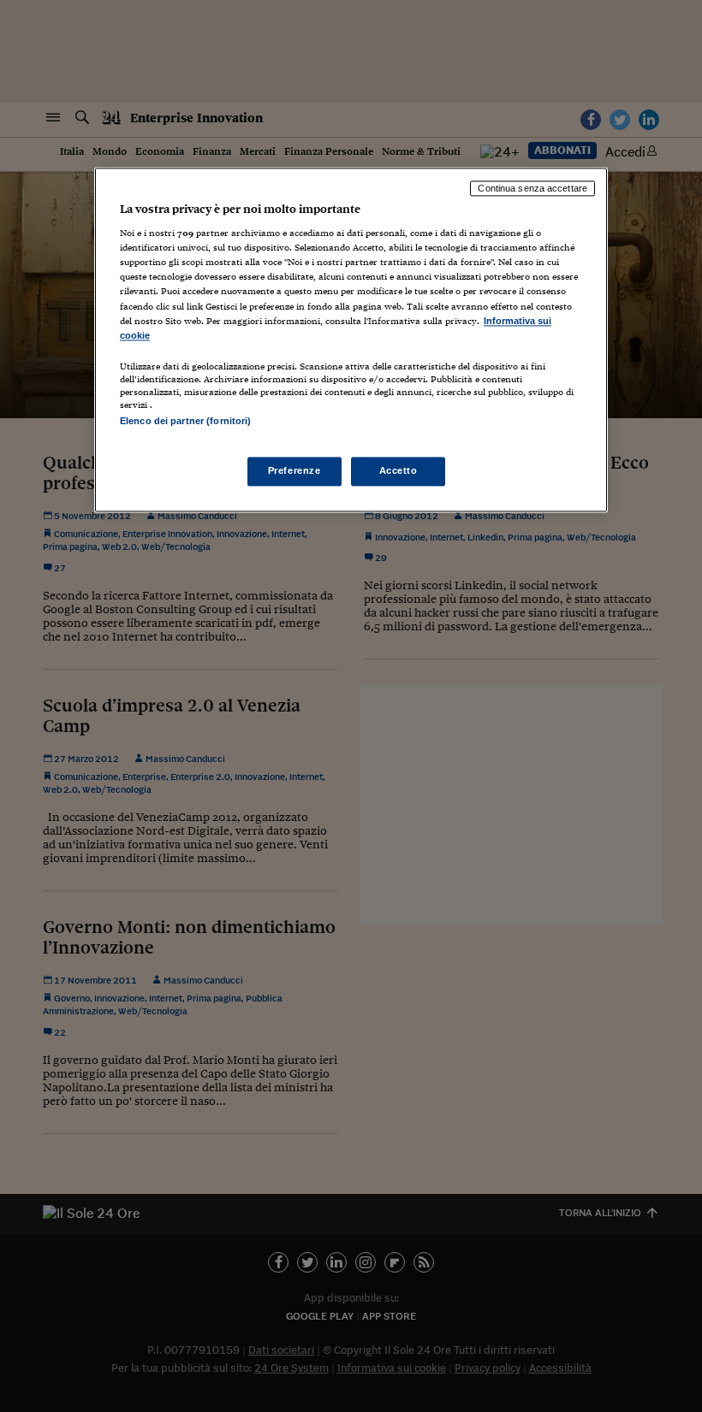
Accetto (398, 471)
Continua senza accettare (532, 188)
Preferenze (294, 471)
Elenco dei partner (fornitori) (185, 421)
